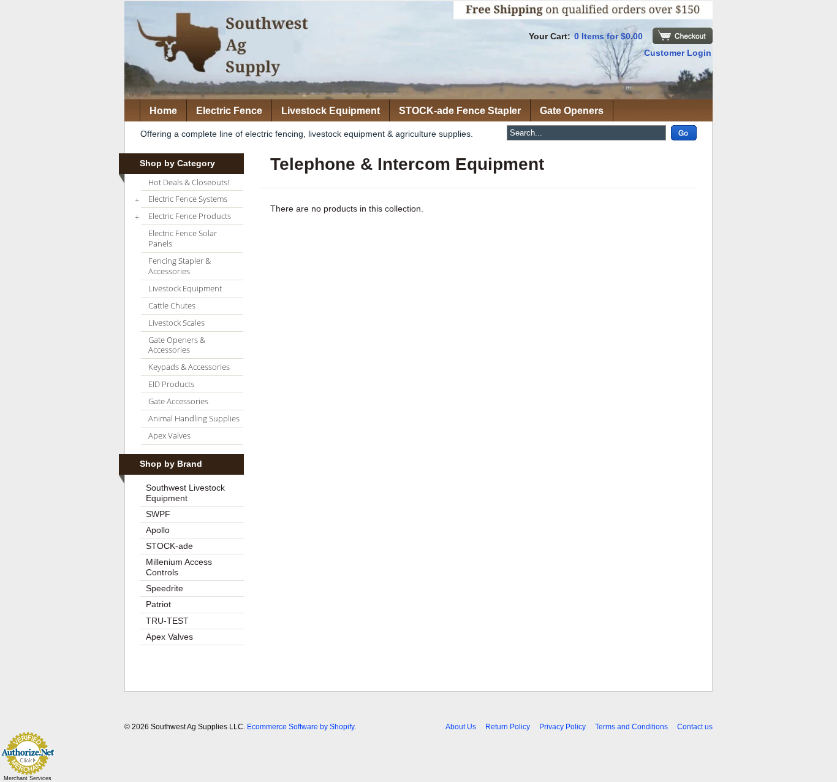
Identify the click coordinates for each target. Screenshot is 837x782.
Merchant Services (27, 778)
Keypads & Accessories (189, 366)
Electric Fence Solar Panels (182, 238)
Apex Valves (169, 435)
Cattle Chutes (171, 305)
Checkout (683, 36)
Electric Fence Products (186, 216)
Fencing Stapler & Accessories (179, 266)
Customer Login (677, 53)
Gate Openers (572, 110)
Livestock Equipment (330, 110)
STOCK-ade (169, 546)
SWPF (158, 514)
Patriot (158, 604)
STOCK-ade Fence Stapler (460, 110)
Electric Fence (229, 110)
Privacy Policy (562, 727)
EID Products (171, 383)
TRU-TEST (167, 621)
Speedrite (164, 588)
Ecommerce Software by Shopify (300, 727)
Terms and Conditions (631, 727)
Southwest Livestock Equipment (185, 493)
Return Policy (507, 727)
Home (163, 110)
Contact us (695, 727)
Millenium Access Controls (179, 567)
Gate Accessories (178, 401)
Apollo (158, 530)
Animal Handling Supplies (194, 418)
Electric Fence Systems (184, 199)
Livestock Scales (176, 322)
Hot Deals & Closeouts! (188, 182)
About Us (460, 727)
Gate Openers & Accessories (176, 345)
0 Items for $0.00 (608, 36)
